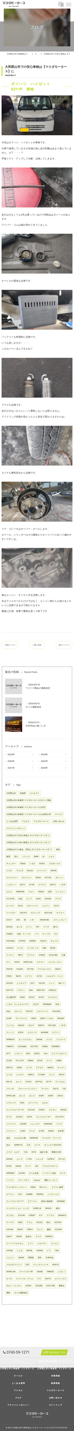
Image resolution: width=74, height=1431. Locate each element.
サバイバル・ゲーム (24, 1279)
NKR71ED (41, 990)
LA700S (9, 1250)
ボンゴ (22, 1096)
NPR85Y (32, 941)
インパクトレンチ (40, 1265)
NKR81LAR (10, 1272)
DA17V (53, 885)
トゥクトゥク (53, 1194)
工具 (28, 1145)
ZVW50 (42, 955)
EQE (27, 1265)
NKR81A (39, 1194)
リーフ (29, 899)
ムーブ (19, 1159)
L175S (29, 1159)
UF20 (33, 1152)
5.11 (39, 1279)
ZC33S (9, 1060)
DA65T (58, 969)
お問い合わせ (58, 821)
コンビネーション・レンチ (17, 1208)
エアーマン (32, 1201)
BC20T (32, 997)
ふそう (51, 856)
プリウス (31, 955)
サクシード (35, 913)
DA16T (60, 1096)
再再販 (31, 1257)
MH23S (9, 927)
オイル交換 (33, 1173)
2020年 (44, 768)
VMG (22, 1103)
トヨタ (32, 863)
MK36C (21, 1025)
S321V (22, 885)
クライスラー (12, 878)
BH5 (28, 1053)
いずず (63, 885)
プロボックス (54, 863)
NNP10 (41, 1025)
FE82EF (32, 1215)
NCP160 (38, 1082)
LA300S (23, 1124)
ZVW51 (42, 1110)
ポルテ (31, 1025)
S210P (31, 885)
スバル (20, 948)
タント (40, 1229)
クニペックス (60, 1279)
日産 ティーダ (23, 934)
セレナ (19, 1082)
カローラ (18, 1011)
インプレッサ (32, 948)
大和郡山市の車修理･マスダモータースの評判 (25, 807)
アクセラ (39, 1068)
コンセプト (34, 793)
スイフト (28, 976)
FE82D (9, 976)
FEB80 (44, 1046)
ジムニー (10, 1257)
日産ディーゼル (46, 1018)
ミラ (49, 1250)
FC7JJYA (20, 1060)
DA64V (51, 1131)
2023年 (11, 761)
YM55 (33, 1018)
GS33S (38, 878)
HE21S (61, 1075)
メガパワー (42, 1243)
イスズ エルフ (13, 1152)
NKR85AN (47, 1004)
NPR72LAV (28, 962)
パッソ (52, 983)
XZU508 (38, 1286)
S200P (8, 1018)
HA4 (31, 990)
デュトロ (54, 941)
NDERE (40, 1272)
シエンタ (39, 1159)
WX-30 (9, 1082)
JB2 (36, 1166)
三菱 (63, 955)
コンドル (10, 1025)
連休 (58, 1208)
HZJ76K (31, 1110)
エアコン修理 (57, 1187)
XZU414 (9, 948)
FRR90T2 (10, 1046)
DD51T (9, 920)
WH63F (64, 1110)
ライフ (28, 1166)
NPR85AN (10, 1173)
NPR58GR (56, 1046)
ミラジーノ (11, 1131)
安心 (16, 856)
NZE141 (29, 1011)
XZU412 (19, 1117)
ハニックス (35, 1124)
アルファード (42, 1011)
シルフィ (46, 906)
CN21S (55, 1089)
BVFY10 (9, 990)
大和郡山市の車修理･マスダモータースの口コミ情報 (28, 800)
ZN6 (18, 920)
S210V (41, 997)
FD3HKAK (10, 941)
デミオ (32, 1131)
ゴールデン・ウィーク (51, 1138)
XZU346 (21, 1215)
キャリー (60, 913)
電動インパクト (50, 1180)
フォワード (61, 1039)
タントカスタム (25, 1039)
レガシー (18, 1053)
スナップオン (23, 1180)
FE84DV (9, 934)
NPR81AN (20, 892)
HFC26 (28, 1082)
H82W (32, 1187)
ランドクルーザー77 (15, 1201)
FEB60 (22, 863)
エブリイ (42, 885)
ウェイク (55, 1243)
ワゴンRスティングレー (16, 1187)
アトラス (50, 1215)
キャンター (11, 863)
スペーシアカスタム (14, 1243)
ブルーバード (32, 906)
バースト (10, 1180)
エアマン (40, 962)
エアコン (10, 1194)
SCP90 (20, 1032)
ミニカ (19, 1250)
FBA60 (30, 1060)
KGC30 (42, 983)
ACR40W (44, 1032)
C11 (55, 934)
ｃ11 (36, 934)
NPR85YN (10, 1039)
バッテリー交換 (49, 1173)
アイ (8, 962)
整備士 (62, 1286)
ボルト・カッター (14, 1286)
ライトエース (21, 1018)
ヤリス (38, 1236)
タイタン (52, 1110)
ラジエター (52, 997)
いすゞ (33, 920)
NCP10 (48, 1279)
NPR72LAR (10, 1096)
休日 (48, 1222)
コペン (49, 1060)
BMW (36, 856)
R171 (8, 1053)
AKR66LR (62, 1215)
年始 (8, 1011)
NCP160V (48, 913)
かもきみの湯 (20, 1138)
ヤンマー (61, 1068)
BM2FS (50, 1068)
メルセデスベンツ (14, 1265)
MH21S (55, 1265)
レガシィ (62, 1272)
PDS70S (9, 969)
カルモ (45, 1103)
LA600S (39, 1039)
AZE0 (38, 899)
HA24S (19, 1236)
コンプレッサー (55, 962)
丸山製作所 (11, 997)
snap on (37, 1180)
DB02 (20, 1222)
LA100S (22, 1173)
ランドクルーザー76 (15, 1110)
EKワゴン (43, 1187)
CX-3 (20, 1194)
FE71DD (48, 878)
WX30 (18, 976)
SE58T (41, 1096)
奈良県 (61, 1131)
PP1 (37, 927)
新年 (40, 1257)
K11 (41, 1215)
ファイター (11, 913)
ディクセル (60, 1082)
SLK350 (9, 983)
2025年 (11, 754)
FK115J (62, 1159)
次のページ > (64, 645)
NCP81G (50, 1159)
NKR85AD (61, 1201)
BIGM (22, 997)
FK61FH (23, 913)
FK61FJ (43, 941)
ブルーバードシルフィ (27, 1089)
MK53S (53, 871)
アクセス (25, 821)
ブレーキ (10, 1089)
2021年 (11, 768)
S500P (19, 1068)
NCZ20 (39, 1222)
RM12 (20, 955)
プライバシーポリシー (15, 828)
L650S (22, 1131)
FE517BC (34, 1046)
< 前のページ (9, 645)
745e (57, 1250)
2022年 (44, 761)
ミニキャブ (21, 983)
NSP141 (9, 1068)
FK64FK (20, 969)
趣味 (49, 1229)
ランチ (37, 1145)
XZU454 (9, 1229)
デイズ (58, 899)
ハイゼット (11, 885)
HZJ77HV (59, 1117)
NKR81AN (48, 1124)
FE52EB (48, 899)
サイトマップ (55, 1405)
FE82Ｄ (30, 1229)
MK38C (9, 1159)
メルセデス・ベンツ (54, 976)
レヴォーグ (11, 1103)
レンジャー (60, 892)
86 (25, 920)
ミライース (11, 1124)
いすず (63, 1025)
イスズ (49, 1039)
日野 (50, 892)
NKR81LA (37, 1208)
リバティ (10, 955)
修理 (8, 856)
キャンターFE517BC (52, 1145)
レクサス (20, 1075)
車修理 (23, 793)
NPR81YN (18, 1145)
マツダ (29, 1068)
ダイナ (9, 1117)
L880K (58, 1060)
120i (25, 1152)
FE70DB (22, 941)
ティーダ (46, 934)
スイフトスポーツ (59, 1053)
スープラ (10, 1222)
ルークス (10, 906)
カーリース (33, 1103)
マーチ (46, 927)
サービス (59, 814)
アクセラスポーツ (49, 1166)
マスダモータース (41, 821)
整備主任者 (56, 1152)
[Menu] (68, 4)
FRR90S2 (50, 1272)
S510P (8, 1166)
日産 (20, 899)
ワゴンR (19, 871)
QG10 (56, 906)
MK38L (30, 1250)
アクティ (21, 990)
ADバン (62, 983)
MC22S (30, 871)
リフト (30, 1243)
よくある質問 (12, 821)
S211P (48, 1082)
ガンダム (10, 1215)
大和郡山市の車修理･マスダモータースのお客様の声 (28, 814)
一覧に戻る (37, 645)
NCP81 (28, 1286)
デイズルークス (44, 969)
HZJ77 (36, 1004)
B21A (20, 906)
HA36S (41, 892)
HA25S (18, 1166)
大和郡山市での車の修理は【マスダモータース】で (28, 842)
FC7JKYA (10, 899)
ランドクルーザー (43, 1117)
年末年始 (49, 1257)
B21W (39, 1060)
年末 (57, 1004)
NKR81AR (34, 1138)
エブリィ (56, 1032)
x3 (43, 856)
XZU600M (22, 1046)
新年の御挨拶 (47, 1201)
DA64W (40, 1250)
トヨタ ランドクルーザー (17, 1004)
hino (45, 1053)
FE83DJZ (52, 990)
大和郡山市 (11, 793)
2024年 (44, 754)
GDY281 (57, 1222)
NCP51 (42, 863)
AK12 (55, 927)
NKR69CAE (44, 920)
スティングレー (59, 920)
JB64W (21, 1257)
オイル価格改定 (21, 1293)
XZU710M (50, 1286)
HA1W (16, 962)
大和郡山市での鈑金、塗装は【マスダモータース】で (29, 849)
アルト (31, 892)
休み (8, 1145)
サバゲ (9, 1279)
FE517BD (52, 1025)
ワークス (45, 1089)
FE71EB (30, 969)
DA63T (9, 1236)
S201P (29, 1117)
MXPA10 (48, 1236)
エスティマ (32, 1032)
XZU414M (53, 955)
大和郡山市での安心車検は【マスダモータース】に (28, 835)
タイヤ (63, 1173)
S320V (52, 948)
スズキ (9, 871)
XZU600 (58, 1229)
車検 (58, 849)
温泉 (8, 1138)
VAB (44, 948)
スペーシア (41, 871)
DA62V (20, 1229)
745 (64, 1089)
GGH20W (56, 1011)
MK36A (60, 1018)
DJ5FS (41, 1131)
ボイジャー (26, 878)
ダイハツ (59, 878)
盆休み (28, 1236)
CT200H (41, 1075)
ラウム (29, 1222)
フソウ (59, 1124)
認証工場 (43, 1152)
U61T (32, 983)
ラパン (52, 1075)
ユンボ (9, 1075)
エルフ (9, 892)
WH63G (48, 1208)
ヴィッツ (10, 1032)
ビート (29, 927)
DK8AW (29, 1194)
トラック (26, 856)
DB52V (37, 1053)
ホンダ (19, 927)
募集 (8, 1293)
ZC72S (39, 976)
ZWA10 (31, 1075)
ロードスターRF (26, 1272)
